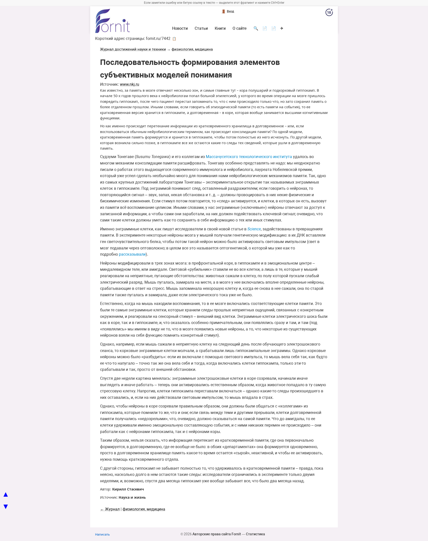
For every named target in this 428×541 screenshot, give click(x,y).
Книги (220, 28)
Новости (180, 28)
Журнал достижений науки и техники (133, 49)
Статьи (201, 28)
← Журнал (110, 509)
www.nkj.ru (129, 84)
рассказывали (132, 254)
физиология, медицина (192, 49)
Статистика (255, 534)
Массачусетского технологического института (249, 156)
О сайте (239, 28)
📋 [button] (174, 39)
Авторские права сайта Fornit (216, 534)
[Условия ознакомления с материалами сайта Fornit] (329, 13)
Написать (102, 534)
